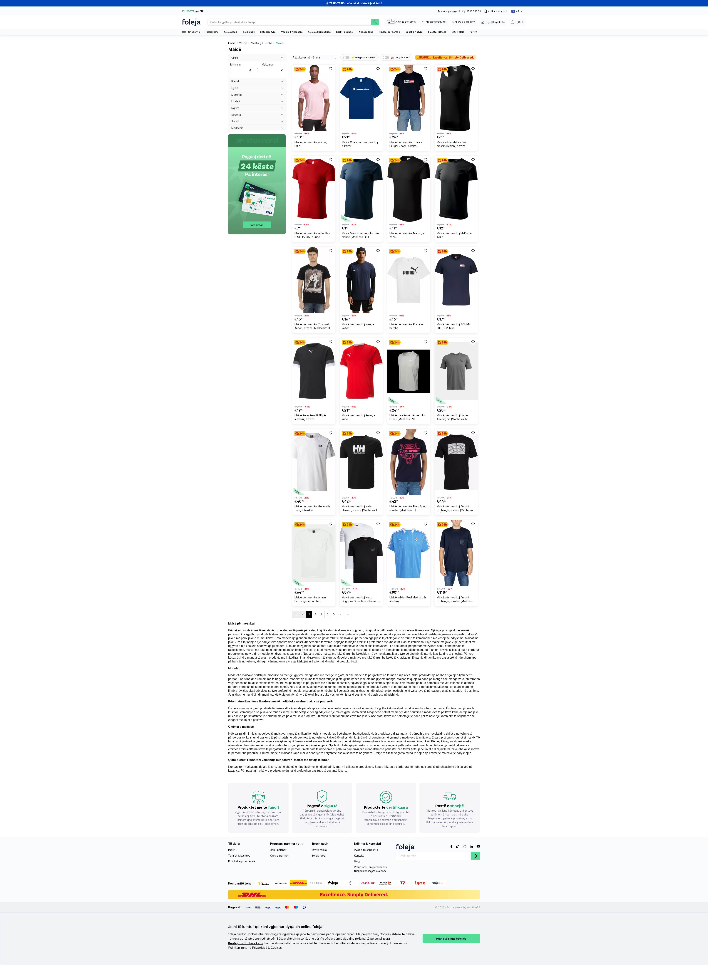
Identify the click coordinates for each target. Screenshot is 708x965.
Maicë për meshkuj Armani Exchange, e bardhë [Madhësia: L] (310, 600)
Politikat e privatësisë (241, 861)
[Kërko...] (375, 22)
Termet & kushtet (239, 855)
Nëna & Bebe (366, 32)
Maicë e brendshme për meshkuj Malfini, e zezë (451, 144)
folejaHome (212, 32)
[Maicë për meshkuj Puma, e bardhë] (408, 280)
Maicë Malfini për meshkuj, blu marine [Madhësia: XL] (360, 235)
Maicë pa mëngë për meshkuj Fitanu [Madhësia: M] (407, 417)
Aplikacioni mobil (497, 11)
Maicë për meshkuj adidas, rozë (310, 144)
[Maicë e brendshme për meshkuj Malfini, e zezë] (456, 98)
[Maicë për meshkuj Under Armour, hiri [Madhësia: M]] (456, 371)
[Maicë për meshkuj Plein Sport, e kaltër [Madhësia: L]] (408, 462)
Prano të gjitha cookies (451, 938)
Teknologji (249, 32)
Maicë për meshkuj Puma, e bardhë (406, 326)
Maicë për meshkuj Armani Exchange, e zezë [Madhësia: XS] (455, 509)
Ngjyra (235, 108)
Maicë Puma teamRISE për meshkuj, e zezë (310, 417)
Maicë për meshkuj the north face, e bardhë (312, 508)
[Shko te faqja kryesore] (191, 22)
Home (231, 43)
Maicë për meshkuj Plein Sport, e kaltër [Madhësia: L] (408, 508)
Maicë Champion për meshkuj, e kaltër (360, 144)
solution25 (473, 907)
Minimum (240, 67)
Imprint (232, 849)
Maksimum (272, 67)
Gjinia (234, 88)
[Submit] (475, 856)
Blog (357, 861)
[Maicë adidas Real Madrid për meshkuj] (408, 553)
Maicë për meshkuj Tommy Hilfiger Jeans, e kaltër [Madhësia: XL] (405, 145)
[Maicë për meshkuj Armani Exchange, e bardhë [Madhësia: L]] (313, 553)
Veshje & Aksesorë (292, 32)
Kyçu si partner (279, 855)
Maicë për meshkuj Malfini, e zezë (406, 235)
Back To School (344, 32)
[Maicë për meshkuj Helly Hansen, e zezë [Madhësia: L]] (361, 462)
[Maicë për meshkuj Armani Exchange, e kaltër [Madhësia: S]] (456, 553)
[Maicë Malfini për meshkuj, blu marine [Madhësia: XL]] (361, 189)
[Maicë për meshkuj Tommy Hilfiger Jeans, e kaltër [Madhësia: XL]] (408, 98)
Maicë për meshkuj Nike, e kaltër (358, 326)
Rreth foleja (319, 849)
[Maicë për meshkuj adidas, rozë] (313, 98)
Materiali (236, 94)
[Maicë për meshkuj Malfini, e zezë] (408, 189)
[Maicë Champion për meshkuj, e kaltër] (361, 98)
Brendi (235, 81)
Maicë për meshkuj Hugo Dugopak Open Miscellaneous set (360, 600)
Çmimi (234, 57)
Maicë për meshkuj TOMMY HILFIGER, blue (454, 326)
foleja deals (230, 32)
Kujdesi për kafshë (389, 32)
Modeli (235, 101)
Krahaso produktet (436, 21)
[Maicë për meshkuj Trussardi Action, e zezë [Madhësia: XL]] (313, 280)
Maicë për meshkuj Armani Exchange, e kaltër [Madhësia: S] (455, 600)
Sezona (236, 114)
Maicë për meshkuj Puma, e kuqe (358, 417)
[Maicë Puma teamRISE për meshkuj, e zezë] (313, 371)
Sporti (235, 121)
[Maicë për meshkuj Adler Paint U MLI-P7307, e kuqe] (313, 189)
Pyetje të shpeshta (366, 849)
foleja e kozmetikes (319, 32)
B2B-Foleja (458, 32)
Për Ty (473, 32)
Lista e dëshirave (465, 22)
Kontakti (359, 855)
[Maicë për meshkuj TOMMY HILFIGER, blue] (456, 280)
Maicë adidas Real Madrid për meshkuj (407, 599)
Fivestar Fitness (437, 32)
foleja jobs (318, 855)
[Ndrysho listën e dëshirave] (330, 69)
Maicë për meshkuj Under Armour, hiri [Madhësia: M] (452, 417)
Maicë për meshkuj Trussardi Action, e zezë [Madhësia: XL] (313, 326)
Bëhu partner (278, 849)
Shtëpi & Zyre (268, 32)
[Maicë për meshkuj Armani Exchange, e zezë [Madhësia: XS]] (456, 462)
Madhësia (237, 128)
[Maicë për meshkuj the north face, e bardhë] (313, 462)
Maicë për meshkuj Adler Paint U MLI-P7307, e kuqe (313, 235)
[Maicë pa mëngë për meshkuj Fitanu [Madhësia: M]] (408, 371)
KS (517, 11)
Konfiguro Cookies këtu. (245, 943)
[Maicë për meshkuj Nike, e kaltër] (361, 280)
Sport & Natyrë (414, 32)
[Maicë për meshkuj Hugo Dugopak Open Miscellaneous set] (361, 553)
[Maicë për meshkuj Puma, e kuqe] (361, 371)
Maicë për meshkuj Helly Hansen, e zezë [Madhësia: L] (360, 508)
